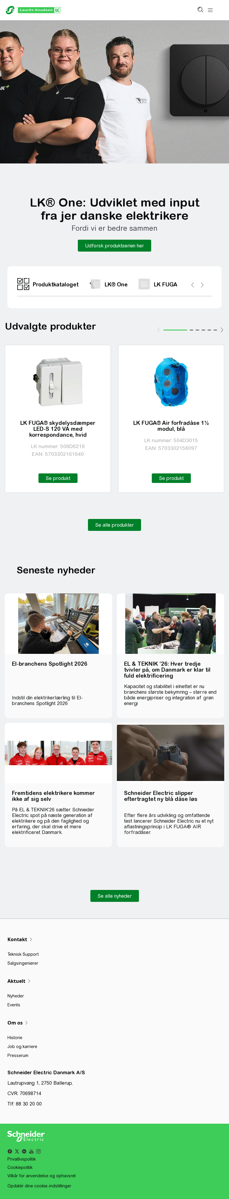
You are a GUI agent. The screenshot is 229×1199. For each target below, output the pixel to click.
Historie (14, 1037)
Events (13, 1004)
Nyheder (15, 996)
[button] (114, 246)
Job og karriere (22, 1046)
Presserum (17, 1055)
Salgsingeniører (22, 963)
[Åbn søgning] (200, 10)
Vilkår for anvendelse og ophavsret (41, 1175)
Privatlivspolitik (21, 1159)
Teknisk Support (23, 954)
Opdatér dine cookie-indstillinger (39, 1186)
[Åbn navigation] (210, 10)
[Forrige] (158, 330)
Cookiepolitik (20, 1167)
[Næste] (221, 330)
